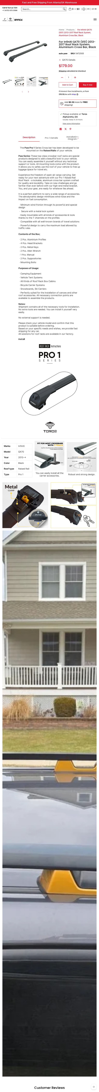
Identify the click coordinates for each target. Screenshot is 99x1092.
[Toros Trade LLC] (12, 19)
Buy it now (87, 85)
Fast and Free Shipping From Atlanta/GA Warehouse (49, 2)
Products (70, 30)
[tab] (29, 138)
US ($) (94, 9)
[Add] (75, 77)
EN (88, 9)
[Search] (64, 9)
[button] (78, 61)
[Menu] (95, 19)
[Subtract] (62, 77)
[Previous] (4, 51)
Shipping (62, 71)
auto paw (63, 53)
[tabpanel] (49, 290)
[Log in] (83, 9)
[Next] (46, 51)
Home (61, 30)
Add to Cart (67, 85)
